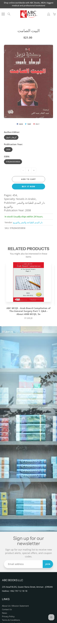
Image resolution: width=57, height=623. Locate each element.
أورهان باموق (11, 137)
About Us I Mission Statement (15, 606)
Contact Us (7, 609)
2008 (8, 149)
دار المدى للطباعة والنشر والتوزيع (28, 222)
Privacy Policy (8, 616)
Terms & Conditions (11, 620)
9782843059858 (13, 161)
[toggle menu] (3, 14)
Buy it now (28, 186)
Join (47, 564)
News (4, 613)
